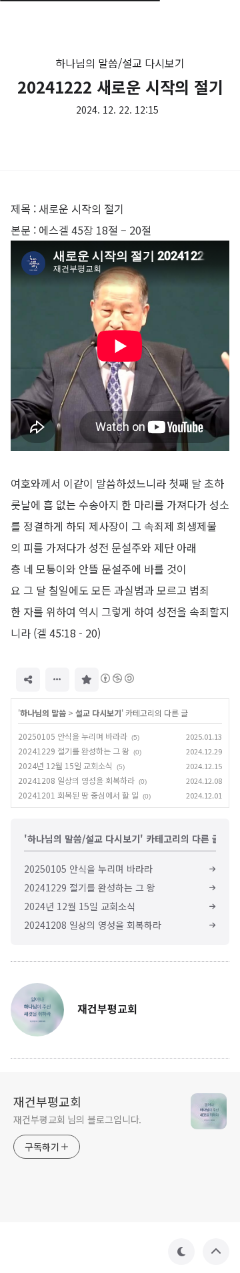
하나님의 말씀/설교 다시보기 (120, 63)
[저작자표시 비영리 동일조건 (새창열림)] (117, 678)
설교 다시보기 (98, 712)
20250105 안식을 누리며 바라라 (72, 736)
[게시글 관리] (57, 680)
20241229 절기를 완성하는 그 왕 (73, 750)
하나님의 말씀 (43, 712)
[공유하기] (28, 680)
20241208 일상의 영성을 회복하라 (76, 780)
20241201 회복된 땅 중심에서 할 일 (78, 795)
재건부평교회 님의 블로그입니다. (77, 1119)
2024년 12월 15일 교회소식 (65, 765)
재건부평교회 (47, 1101)
